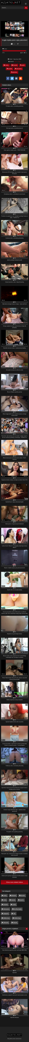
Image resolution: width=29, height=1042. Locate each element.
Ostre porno (6, 909)
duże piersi (18, 68)
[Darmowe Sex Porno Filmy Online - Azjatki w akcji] (12, 3)
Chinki (4, 900)
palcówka (15, 72)
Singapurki (5, 913)
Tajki (14, 913)
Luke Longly (17, 61)
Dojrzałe (13, 900)
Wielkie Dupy (17, 918)
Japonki (21, 900)
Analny (6, 65)
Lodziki (14, 904)
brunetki (10, 68)
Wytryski (15, 922)
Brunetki (15, 65)
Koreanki (5, 904)
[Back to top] (24, 1037)
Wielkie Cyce (6, 918)
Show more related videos (14, 882)
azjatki (23, 65)
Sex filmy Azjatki (17, 909)
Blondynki (13, 895)
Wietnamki (5, 922)
